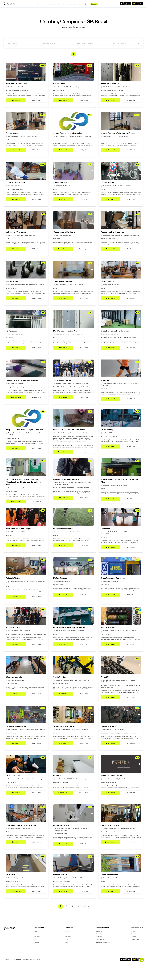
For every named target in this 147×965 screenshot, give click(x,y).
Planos (65, 4)
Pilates (66, 939)
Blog (35, 939)
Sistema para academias (103, 942)
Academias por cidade (75, 4)
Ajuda (86, 4)
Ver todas (67, 931)
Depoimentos (100, 939)
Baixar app (94, 4)
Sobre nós (37, 936)
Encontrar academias (48, 4)
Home (38, 4)
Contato (36, 942)
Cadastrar (99, 931)
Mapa (58, 4)
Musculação (67, 936)
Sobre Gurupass (100, 934)
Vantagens (99, 936)
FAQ (132, 942)
